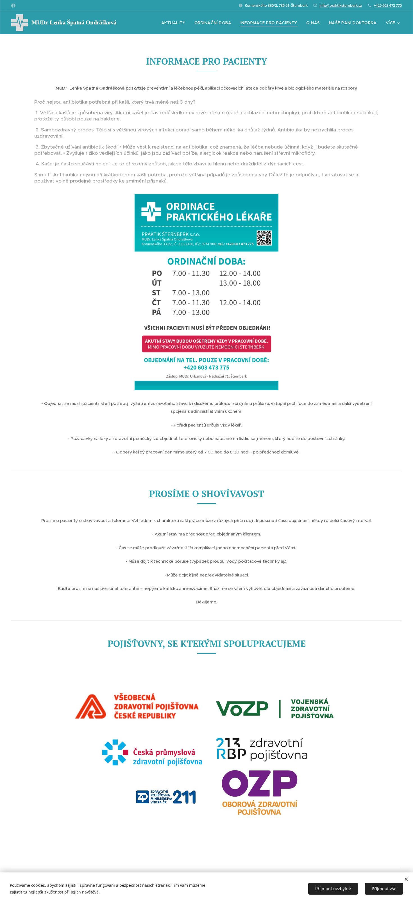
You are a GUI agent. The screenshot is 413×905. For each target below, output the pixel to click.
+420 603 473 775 (388, 5)
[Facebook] (13, 5)
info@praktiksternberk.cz (340, 5)
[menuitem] (175, 23)
